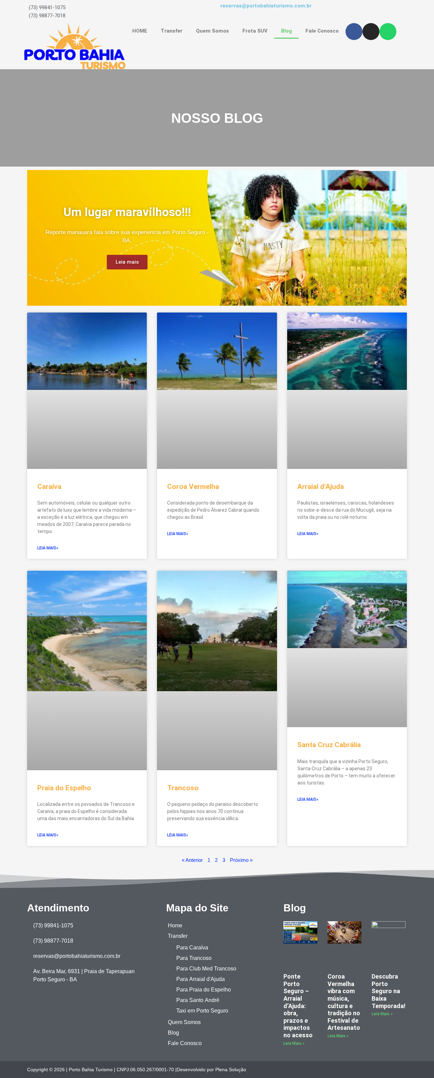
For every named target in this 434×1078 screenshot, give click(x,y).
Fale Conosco (322, 31)
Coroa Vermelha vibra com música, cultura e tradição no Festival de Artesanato (344, 1002)
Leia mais (127, 262)
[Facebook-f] (390, 1069)
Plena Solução (230, 1069)
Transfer (171, 31)
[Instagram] (370, 31)
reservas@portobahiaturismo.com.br (266, 6)
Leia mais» (47, 548)
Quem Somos (212, 31)
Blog (286, 31)
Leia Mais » (293, 1043)
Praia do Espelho (64, 788)
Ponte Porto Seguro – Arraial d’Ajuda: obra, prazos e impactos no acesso (298, 1006)
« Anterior (192, 860)
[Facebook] (354, 31)
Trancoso (183, 788)
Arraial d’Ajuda (320, 487)
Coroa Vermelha (193, 487)
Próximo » (241, 860)
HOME (139, 31)
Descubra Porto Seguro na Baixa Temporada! (389, 991)
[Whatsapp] (387, 31)
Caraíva (49, 487)
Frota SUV (255, 31)
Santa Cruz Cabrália (329, 745)
